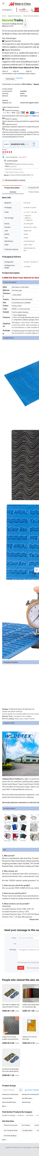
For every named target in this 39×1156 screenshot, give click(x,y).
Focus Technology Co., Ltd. (27, 1147)
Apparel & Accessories (14, 16)
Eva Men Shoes (27, 1130)
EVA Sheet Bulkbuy (10, 1136)
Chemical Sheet (7, 1098)
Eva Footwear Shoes (11, 1130)
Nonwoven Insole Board (10, 1094)
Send (20, 968)
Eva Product (26, 1125)
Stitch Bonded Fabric (9, 1102)
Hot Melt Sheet (27, 1098)
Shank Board (26, 1102)
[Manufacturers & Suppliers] (19, 4)
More (4, 1140)
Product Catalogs (33, 1090)
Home (4, 16)
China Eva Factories (10, 1125)
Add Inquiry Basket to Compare (15, 180)
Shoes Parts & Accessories (31, 16)
